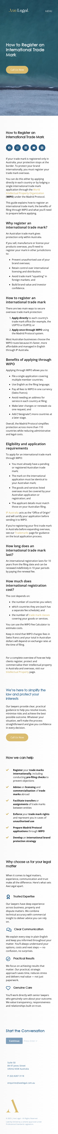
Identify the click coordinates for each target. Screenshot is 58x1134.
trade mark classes (39, 615)
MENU (48, 11)
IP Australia (12, 512)
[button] (9, 147)
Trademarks (22, 532)
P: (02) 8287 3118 (15, 1076)
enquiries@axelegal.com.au (21, 1082)
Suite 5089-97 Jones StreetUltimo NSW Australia (18, 1065)
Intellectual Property (17, 672)
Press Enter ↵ (30, 1041)
